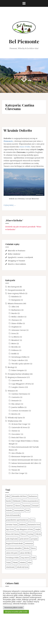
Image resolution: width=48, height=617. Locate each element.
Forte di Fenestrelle (13, 515)
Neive (13, 343)
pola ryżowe (24, 539)
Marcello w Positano (16, 250)
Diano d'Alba (16, 323)
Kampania (15, 300)
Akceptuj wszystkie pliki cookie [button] (16, 612)
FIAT (27, 510)
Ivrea (13, 333)
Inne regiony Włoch (16, 293)
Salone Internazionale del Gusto (25, 460)
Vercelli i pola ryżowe (20, 363)
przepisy (34, 539)
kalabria (22, 525)
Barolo (14, 313)
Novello (14, 347)
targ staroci (25, 558)
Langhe (37, 529)
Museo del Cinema (12, 534)
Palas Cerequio (17, 370)
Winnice (11, 391)
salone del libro (25, 553)
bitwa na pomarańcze (30, 501)
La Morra (15, 337)
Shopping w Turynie (16, 260)
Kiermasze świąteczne (20, 456)
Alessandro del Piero (19, 496)
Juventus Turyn (11, 525)
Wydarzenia (13, 421)
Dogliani (15, 327)
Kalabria (15, 296)
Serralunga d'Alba (19, 357)
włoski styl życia (22, 567)
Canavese (15, 380)
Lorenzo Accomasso (19, 410)
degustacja (26, 506)
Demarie (15, 400)
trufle (34, 558)
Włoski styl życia (15, 417)
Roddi (13, 353)
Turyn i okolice (17, 360)
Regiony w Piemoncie (17, 377)
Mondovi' (15, 340)
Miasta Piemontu (15, 303)
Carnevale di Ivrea (19, 427)
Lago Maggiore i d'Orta (21, 384)
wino (29, 562)
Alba (13, 306)
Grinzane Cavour (18, 330)
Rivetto (14, 414)
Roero (33, 548)
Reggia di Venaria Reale (14, 543)
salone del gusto (12, 553)
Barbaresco (16, 310)
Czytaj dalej (13, 206)
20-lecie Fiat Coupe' (19, 424)
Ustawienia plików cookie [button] (13, 607)
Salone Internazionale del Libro (24, 463)
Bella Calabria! (14, 254)
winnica (23, 562)
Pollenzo (15, 350)
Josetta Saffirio (17, 407)
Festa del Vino (17, 437)
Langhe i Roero (17, 387)
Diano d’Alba (24, 146)
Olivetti (38, 534)
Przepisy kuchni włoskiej (18, 374)
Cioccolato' (16, 434)
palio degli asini (11, 539)
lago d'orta (10, 529)
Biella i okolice (17, 316)
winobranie (10, 567)
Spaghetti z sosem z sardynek (20, 257)
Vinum (14, 470)
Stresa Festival (17, 466)
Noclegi (11, 367)
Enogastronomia (15, 290)
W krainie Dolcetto (18, 130)
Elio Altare (16, 404)
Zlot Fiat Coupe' (18, 473)
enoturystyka (19, 510)
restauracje (29, 543)
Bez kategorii (13, 286)
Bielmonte (17, 501)
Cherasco (15, 320)
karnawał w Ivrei (34, 525)
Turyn (8, 562)
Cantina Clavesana (19, 394)
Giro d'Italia (16, 453)
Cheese (14, 431)
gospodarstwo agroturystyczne (17, 520)
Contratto (15, 397)
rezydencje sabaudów (14, 548)
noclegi (30, 534)
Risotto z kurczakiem (17, 264)
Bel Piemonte (24, 41)
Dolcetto (9, 510)
